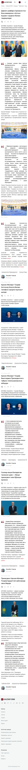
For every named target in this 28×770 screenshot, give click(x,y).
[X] (14, 22)
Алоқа (2, 756)
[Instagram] (2, 22)
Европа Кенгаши (7, 363)
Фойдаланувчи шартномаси (8, 732)
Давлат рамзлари (6, 738)
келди (9, 258)
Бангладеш (12, 460)
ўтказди (21, 266)
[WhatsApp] (5, 22)
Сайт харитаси (5, 753)
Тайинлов (21, 6)
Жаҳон (3, 723)
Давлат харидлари (6, 744)
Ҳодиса (3, 712)
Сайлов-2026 (9, 6)
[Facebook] (11, 22)
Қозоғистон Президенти (9, 272)
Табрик (4, 460)
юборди (13, 358)
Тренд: (3, 6)
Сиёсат (3, 714)
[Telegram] (8, 22)
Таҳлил (3, 717)
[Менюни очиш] (25, 2)
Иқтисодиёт (4, 720)
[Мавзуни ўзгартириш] (20, 2)
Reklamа (3, 758)
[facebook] (11, 703)
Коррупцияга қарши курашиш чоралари (11, 741)
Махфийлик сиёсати (6, 735)
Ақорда (16, 6)
